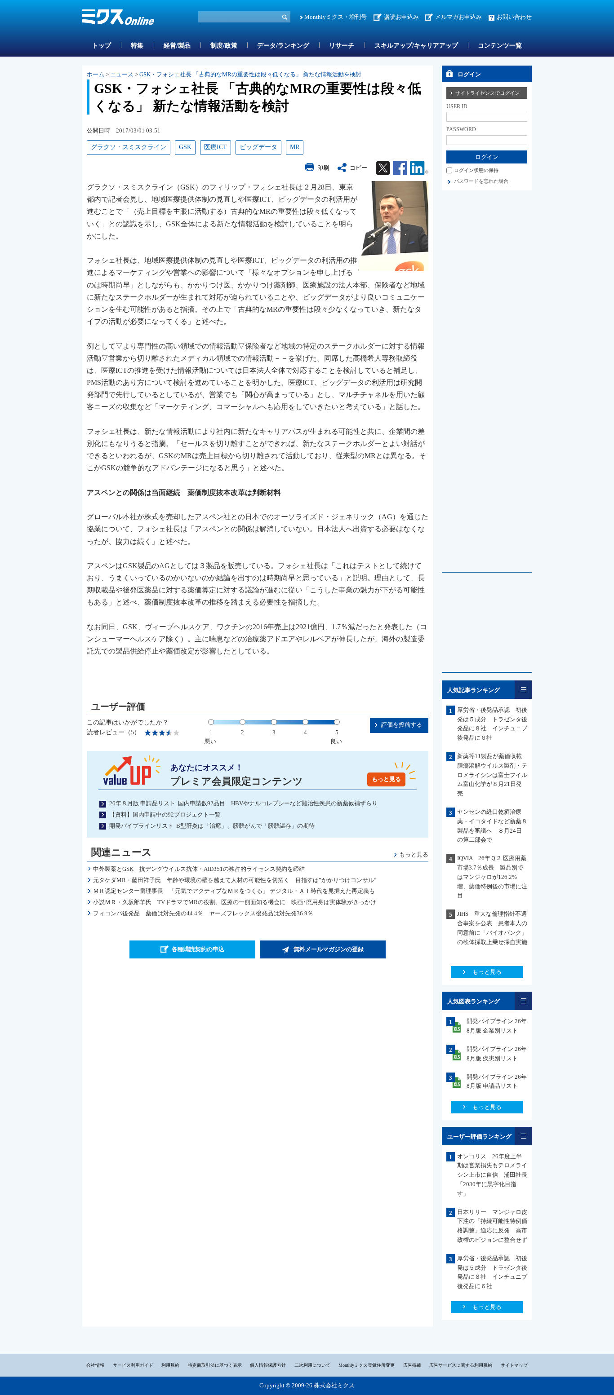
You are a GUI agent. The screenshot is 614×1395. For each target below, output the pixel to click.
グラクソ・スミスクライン (128, 147)
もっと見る (386, 779)
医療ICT (215, 147)
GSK (185, 147)
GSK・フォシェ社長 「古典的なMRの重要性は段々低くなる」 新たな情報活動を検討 (250, 74)
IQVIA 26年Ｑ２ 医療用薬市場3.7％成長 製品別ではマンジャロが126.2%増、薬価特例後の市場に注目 (492, 877)
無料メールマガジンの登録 (329, 949)
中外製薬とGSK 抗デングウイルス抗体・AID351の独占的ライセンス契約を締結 (202, 868)
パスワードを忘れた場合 (481, 181)
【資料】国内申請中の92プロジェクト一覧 (165, 814)
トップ (101, 45)
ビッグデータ (258, 147)
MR (294, 147)
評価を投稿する (401, 724)
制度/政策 (223, 45)
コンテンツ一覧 (500, 45)
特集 (137, 45)
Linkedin (419, 168)
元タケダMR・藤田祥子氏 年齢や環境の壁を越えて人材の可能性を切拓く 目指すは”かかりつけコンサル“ (235, 880)
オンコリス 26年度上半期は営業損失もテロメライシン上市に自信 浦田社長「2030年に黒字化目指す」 (492, 1175)
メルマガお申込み (458, 16)
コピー (358, 167)
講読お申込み (401, 16)
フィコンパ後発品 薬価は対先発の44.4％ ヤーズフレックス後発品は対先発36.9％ (203, 913)
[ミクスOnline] (118, 18)
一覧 (523, 689)
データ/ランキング (283, 45)
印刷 (323, 167)
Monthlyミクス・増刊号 (335, 16)
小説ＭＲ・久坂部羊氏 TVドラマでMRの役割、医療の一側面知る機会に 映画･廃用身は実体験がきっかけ (234, 902)
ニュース (121, 74)
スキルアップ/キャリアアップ (416, 45)
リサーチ (341, 45)
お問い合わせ (514, 16)
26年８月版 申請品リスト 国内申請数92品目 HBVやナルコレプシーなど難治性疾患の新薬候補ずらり (243, 803)
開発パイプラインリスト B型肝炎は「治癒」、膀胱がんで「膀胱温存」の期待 (212, 825)
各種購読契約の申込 (198, 949)
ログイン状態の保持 (476, 170)
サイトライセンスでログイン (487, 93)
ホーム (95, 74)
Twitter (383, 168)
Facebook (400, 168)
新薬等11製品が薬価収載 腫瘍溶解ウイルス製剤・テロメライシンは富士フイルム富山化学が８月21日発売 (492, 775)
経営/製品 (177, 45)
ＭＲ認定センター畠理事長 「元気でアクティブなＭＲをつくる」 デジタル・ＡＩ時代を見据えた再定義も (234, 890)
